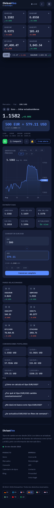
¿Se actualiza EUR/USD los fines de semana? (26, 413)
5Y (32, 154)
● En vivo (23, 150)
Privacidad (32, 473)
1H (31, 150)
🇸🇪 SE (6, 497)
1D (36, 150)
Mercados (6, 461)
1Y (27, 154)
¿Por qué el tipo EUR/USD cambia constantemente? (21, 394)
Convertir (6, 465)
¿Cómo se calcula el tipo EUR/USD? (21, 384)
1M (21, 154)
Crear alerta (43, 141)
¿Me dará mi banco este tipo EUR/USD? (23, 405)
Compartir (17, 141)
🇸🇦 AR (22, 497)
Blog (4, 473)
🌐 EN (14, 492)
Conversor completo (27, 273)
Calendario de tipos (10, 469)
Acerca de (32, 457)
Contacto (32, 469)
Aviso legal (32, 477)
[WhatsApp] (5, 141)
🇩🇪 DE (6, 492)
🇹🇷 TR (14, 497)
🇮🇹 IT (38, 492)
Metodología (33, 461)
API (29, 465)
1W (42, 150)
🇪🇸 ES (30, 492)
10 (12, 268)
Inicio (5, 457)
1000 (25, 268)
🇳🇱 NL (46, 492)
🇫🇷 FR (22, 492)
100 (18, 268)
